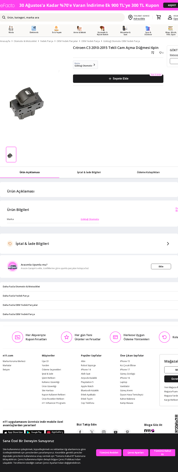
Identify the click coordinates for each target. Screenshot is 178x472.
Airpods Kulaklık (89, 378)
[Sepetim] (158, 17)
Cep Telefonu (87, 403)
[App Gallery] (55, 433)
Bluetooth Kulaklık (90, 390)
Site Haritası (48, 390)
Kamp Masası (126, 403)
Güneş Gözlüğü (127, 373)
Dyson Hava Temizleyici (131, 394)
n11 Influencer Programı (54, 403)
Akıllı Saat (85, 373)
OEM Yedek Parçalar (67, 41)
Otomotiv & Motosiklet (25, 41)
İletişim (6, 369)
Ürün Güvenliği (49, 386)
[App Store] (13, 433)
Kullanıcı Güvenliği (50, 382)
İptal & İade (47, 373)
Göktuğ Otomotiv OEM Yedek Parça (121, 41)
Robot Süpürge (88, 365)
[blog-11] (153, 432)
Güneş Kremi (126, 390)
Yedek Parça (46, 41)
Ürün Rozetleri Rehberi (53, 399)
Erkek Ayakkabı (88, 394)
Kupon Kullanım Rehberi (53, 394)
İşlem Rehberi (48, 378)
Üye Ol (45, 361)
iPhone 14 (86, 369)
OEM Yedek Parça (90, 41)
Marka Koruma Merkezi (14, 361)
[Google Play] (35, 433)
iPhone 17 (125, 369)
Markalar (7, 365)
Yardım (45, 365)
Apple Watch (87, 386)
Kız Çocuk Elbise (128, 365)
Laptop (123, 382)
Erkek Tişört (86, 399)
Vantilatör (125, 386)
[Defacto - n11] (89, 5)
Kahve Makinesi (127, 399)
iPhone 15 (125, 361)
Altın (83, 361)
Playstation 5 (87, 382)
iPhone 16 (125, 378)
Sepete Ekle (120, 78)
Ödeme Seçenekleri (51, 369)
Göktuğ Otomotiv (90, 219)
